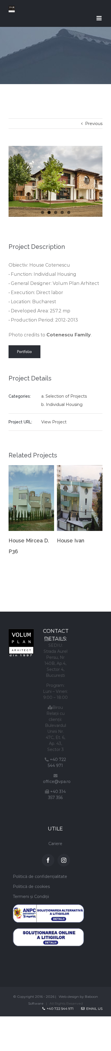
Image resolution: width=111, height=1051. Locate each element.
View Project (54, 422)
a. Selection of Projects (64, 396)
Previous (93, 123)
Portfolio (24, 351)
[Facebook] (48, 854)
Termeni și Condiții (31, 890)
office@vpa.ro (57, 775)
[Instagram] (63, 854)
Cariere (55, 837)
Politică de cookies (31, 880)
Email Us (93, 1002)
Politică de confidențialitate (40, 870)
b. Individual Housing (62, 404)
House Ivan (42, 541)
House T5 (88, 541)
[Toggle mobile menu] (99, 18)
